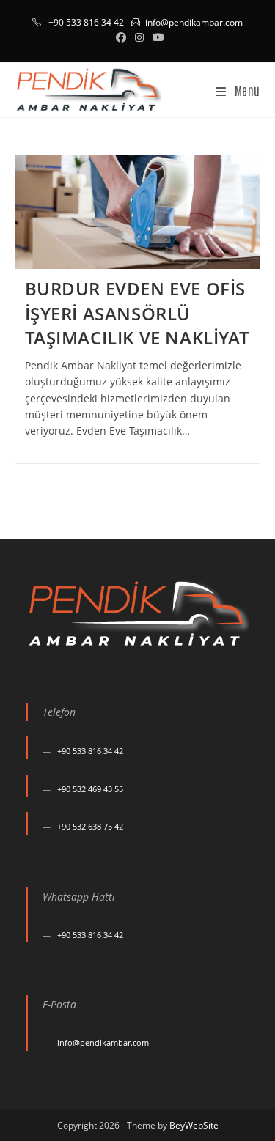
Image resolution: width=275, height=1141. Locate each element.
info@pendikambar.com (194, 22)
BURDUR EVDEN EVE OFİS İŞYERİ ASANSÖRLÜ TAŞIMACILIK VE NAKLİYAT (137, 313)
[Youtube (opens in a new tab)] (156, 37)
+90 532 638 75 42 (90, 826)
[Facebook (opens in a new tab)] (121, 37)
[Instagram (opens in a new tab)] (139, 37)
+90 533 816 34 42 (90, 750)
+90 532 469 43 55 (90, 788)
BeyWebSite (194, 1125)
